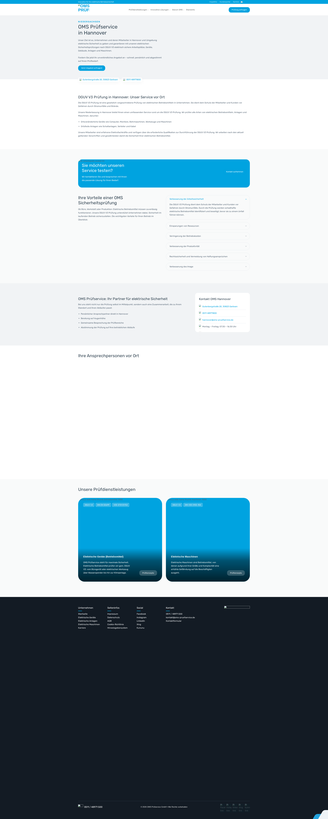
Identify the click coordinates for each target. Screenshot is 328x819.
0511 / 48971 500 (174, 614)
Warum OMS (177, 10)
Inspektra (213, 2)
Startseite (83, 614)
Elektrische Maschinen (89, 624)
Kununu (140, 628)
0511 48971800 (133, 79)
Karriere (236, 2)
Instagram (141, 617)
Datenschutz (113, 617)
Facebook (141, 614)
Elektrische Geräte (87, 617)
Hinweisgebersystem (117, 628)
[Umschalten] (246, 199)
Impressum (112, 614)
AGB (109, 621)
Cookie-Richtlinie (115, 624)
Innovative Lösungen (160, 10)
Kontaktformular (174, 621)
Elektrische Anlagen (87, 621)
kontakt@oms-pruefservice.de (180, 617)
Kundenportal (225, 2)
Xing (139, 624)
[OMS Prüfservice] (84, 9)
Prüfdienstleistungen (138, 10)
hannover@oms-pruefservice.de (217, 320)
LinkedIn (141, 621)
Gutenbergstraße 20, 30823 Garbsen (100, 79)
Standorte (190, 10)
